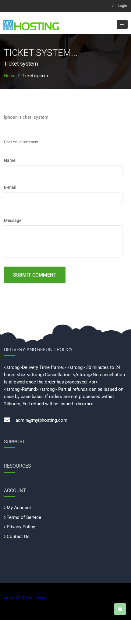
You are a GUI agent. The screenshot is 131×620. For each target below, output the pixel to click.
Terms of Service (24, 517)
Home (9, 75)
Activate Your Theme (25, 598)
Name (10, 160)
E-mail (10, 187)
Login (122, 5)
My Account (19, 507)
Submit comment (34, 275)
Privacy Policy (21, 527)
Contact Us (18, 536)
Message (13, 220)
